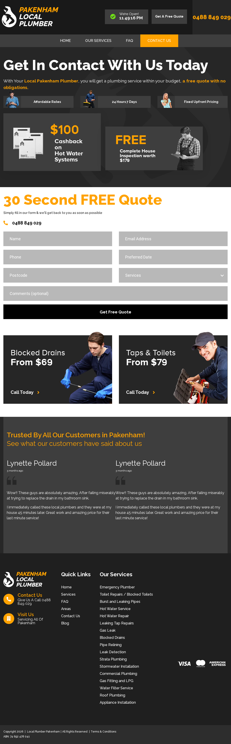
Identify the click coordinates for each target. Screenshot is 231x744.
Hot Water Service (115, 609)
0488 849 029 (212, 17)
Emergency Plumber (117, 587)
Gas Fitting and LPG (116, 681)
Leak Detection (113, 652)
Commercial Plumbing (118, 673)
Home (65, 41)
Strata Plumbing (113, 659)
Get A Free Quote (169, 16)
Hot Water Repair (114, 616)
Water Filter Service (116, 688)
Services (68, 594)
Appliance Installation (118, 702)
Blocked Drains (112, 637)
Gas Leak (108, 630)
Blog (65, 623)
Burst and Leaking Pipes (120, 601)
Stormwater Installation (119, 666)
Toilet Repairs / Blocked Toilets (126, 594)
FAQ (129, 41)
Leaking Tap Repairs (117, 623)
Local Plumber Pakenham (43, 731)
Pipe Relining (111, 645)
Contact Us (159, 41)
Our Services (98, 41)
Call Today (22, 392)
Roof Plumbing (112, 695)
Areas (66, 609)
